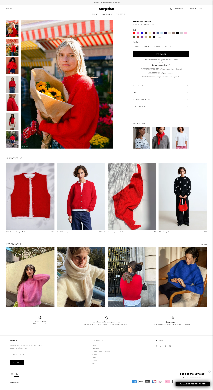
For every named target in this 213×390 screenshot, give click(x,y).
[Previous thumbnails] (12, 22)
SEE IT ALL (204, 244)
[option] (12, 374)
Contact (95, 354)
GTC (94, 363)
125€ (53, 232)
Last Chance (107, 14)
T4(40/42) (167, 46)
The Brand (120, 14)
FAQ (94, 345)
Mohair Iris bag (164, 232)
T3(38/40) (156, 46)
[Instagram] (156, 346)
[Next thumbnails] (12, 146)
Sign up (17, 362)
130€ (205, 232)
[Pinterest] (165, 346)
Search (193, 8)
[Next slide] (110, 83)
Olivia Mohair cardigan (65, 232)
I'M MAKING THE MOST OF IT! (193, 384)
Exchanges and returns (101, 351)
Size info (25, 146)
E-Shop (95, 14)
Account (179, 8)
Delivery (95, 348)
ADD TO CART (161, 54)
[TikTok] (161, 346)
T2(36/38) (146, 46)
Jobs (94, 357)
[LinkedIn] (170, 346)
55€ (155, 232)
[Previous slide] (23, 83)
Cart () (202, 8)
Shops (94, 361)
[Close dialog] (209, 371)
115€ (102, 232)
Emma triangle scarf (115, 232)
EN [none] (17, 374)
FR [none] (12, 374)
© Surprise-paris (14, 382)
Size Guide (136, 42)
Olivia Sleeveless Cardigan (15, 232)
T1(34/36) (136, 46)
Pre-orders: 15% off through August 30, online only (106, 2)
